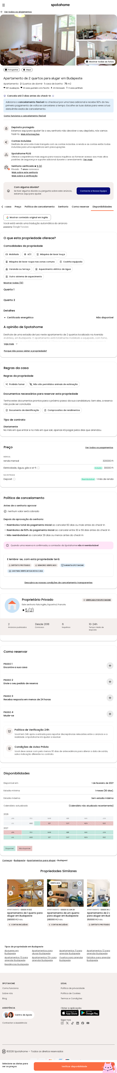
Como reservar (80, 206)
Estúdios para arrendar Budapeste (98, 959)
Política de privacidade (73, 988)
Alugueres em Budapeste (12, 952)
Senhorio (63, 206)
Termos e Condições (71, 998)
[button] (100, 61)
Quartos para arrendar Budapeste (71, 959)
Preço (18, 206)
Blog (4, 998)
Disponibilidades (102, 206)
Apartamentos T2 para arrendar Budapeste (98, 952)
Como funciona (10, 988)
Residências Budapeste (17, 964)
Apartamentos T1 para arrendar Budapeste (70, 952)
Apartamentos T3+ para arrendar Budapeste (44, 959)
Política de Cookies (70, 993)
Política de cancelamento (40, 206)
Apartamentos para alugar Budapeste (42, 952)
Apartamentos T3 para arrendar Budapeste (16, 959)
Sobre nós (7, 993)
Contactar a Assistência (14, 1022)
